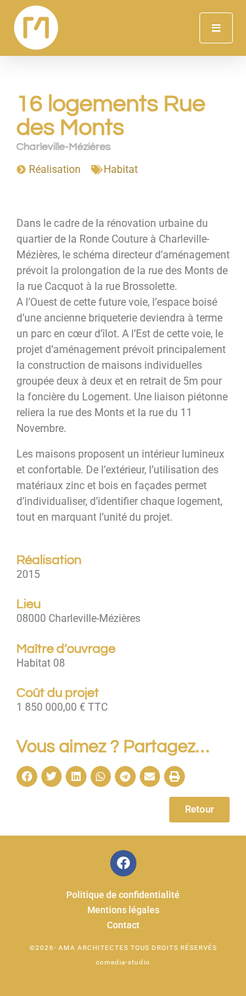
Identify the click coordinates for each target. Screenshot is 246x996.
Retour (199, 809)
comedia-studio (123, 962)
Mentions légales (123, 910)
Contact (123, 925)
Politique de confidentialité (123, 895)
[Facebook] (123, 863)
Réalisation (55, 169)
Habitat (121, 169)
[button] (26, 776)
